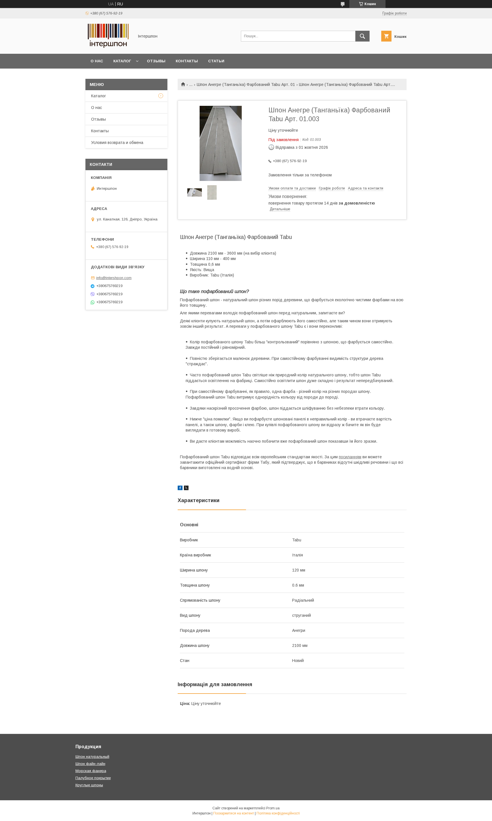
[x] (186, 488)
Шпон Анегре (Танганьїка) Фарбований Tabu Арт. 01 (246, 84)
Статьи (216, 61)
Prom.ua (273, 808)
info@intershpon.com (114, 278)
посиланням (350, 457)
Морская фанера (90, 771)
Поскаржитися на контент (233, 813)
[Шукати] (362, 36)
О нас (97, 61)
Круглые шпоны (89, 785)
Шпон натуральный (92, 756)
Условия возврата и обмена (117, 142)
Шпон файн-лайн (90, 764)
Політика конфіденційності (278, 813)
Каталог (122, 61)
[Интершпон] (108, 46)
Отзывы (156, 61)
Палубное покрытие (93, 778)
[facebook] (180, 488)
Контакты (187, 61)
